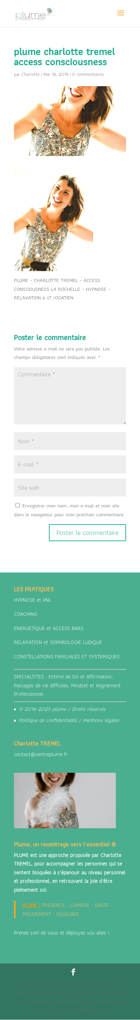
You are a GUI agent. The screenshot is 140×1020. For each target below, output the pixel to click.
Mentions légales (101, 720)
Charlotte (30, 74)
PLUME (29, 905)
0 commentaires (88, 74)
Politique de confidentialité (48, 720)
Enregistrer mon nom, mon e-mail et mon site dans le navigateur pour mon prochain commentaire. (69, 510)
